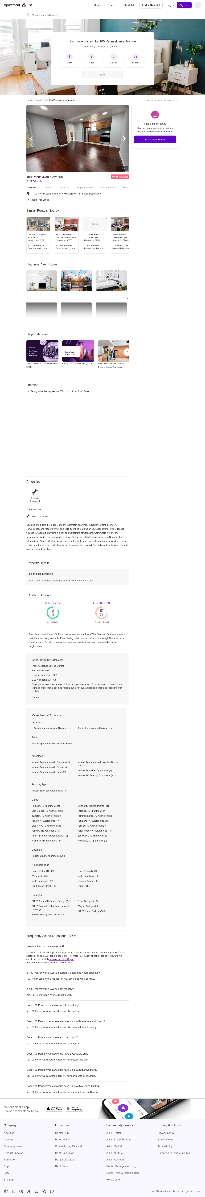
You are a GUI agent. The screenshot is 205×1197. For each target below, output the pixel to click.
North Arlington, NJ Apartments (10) (50, 835)
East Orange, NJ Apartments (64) (49, 810)
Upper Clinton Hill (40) (43, 871)
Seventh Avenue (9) (88, 880)
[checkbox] (69, 59)
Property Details (85, 187)
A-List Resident (115, 1159)
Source (35, 697)
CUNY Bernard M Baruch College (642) (51, 901)
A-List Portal (113, 1133)
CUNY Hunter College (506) (92, 911)
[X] (29, 1191)
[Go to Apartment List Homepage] (18, 5)
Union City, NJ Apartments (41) (93, 805)
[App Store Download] (54, 1109)
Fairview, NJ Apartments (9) (46, 830)
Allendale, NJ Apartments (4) (46, 840)
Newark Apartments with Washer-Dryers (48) (98, 763)
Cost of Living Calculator (69, 1146)
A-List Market (114, 1146)
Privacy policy (166, 1133)
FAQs (125, 187)
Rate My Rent (63, 1139)
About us (9, 1133)
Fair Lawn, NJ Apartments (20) (93, 820)
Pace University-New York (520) (48, 914)
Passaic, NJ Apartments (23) (92, 825)
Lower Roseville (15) (88, 871)
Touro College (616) (88, 901)
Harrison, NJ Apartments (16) (46, 805)
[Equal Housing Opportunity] (6, 1191)
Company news (13, 1146)
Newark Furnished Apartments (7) (95, 770)
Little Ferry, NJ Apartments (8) (47, 825)
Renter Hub (62, 1133)
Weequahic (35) (40, 876)
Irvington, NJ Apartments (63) (47, 815)
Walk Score (51, 603)
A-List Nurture (114, 1153)
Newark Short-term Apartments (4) (49, 790)
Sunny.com (10, 1159)
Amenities (65, 187)
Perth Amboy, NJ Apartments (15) (95, 830)
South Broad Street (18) (44, 885)
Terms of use (165, 1139)
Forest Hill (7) (84, 885)
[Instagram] (44, 1191)
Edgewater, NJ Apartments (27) (93, 835)
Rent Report (62, 1166)
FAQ (6, 1173)
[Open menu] (197, 5)
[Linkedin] (13, 1191)
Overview (32, 187)
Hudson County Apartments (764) (49, 855)
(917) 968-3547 (34, 180)
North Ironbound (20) (42, 880)
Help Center (113, 1179)
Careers (8, 1139)
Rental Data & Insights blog (122, 1173)
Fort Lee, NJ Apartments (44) (92, 810)
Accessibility (165, 1146)
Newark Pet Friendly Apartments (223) (97, 775)
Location (48, 187)
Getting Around (107, 187)
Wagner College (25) (88, 906)
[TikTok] (52, 1191)
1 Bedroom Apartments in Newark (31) (51, 728)
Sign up (184, 5)
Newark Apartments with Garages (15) (51, 762)
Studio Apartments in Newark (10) (95, 728)
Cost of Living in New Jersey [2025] (77, 363)
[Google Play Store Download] (74, 1109)
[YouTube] (36, 1191)
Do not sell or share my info (174, 1153)
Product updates (13, 1153)
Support (8, 1166)
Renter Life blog (64, 1159)
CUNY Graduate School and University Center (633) (51, 907)
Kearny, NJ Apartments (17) (46, 820)
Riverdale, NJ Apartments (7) (92, 840)
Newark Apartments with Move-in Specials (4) (53, 745)
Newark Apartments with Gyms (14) (50, 767)
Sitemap (9, 1179)
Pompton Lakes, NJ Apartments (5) (95, 815)
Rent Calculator (64, 1153)
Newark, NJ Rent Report (61, 959)
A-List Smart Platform (118, 1139)
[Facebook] (21, 1191)
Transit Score (100, 603)
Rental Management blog (121, 1166)
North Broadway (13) (88, 876)
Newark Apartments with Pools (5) (49, 772)
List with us (149, 5)
